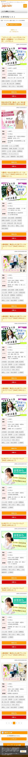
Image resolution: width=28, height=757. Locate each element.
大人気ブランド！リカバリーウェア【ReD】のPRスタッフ (12, 459)
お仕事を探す (14, 739)
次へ (21, 723)
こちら (4, 754)
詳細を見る (14, 92)
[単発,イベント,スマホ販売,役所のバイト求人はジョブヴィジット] (7, 7)
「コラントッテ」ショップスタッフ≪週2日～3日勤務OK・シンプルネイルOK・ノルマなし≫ (13, 39)
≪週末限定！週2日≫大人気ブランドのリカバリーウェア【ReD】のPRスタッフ (13, 246)
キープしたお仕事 (14, 745)
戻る (7, 723)
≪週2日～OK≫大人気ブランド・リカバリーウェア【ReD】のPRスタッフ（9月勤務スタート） (14, 174)
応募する (14, 96)
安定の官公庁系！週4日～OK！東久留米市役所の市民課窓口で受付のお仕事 (13, 103)
